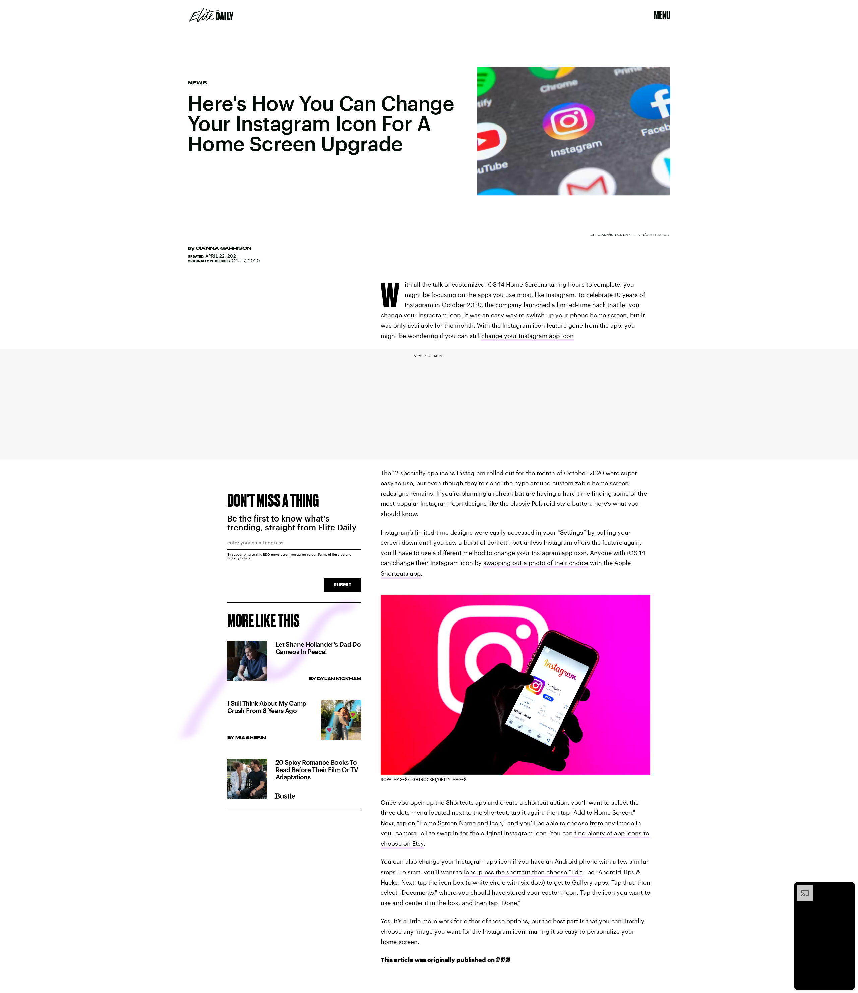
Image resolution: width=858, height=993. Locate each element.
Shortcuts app (401, 573)
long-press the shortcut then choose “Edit (523, 872)
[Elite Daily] (211, 15)
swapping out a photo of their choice (535, 562)
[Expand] (801, 888)
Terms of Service (331, 554)
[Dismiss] (847, 888)
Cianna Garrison (223, 248)
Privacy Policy (238, 558)
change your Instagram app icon (527, 335)
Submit (342, 584)
